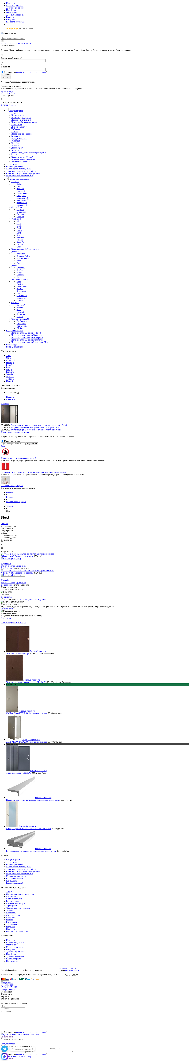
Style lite (21, 268)
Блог (3, 446)
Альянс (20, 189)
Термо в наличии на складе (18, 908)
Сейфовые (10, 917)
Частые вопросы (13, 959)
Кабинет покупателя (15, 22)
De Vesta (21, 305)
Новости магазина (12, 441)
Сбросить (10, 399)
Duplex (20, 228)
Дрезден (21, 314)
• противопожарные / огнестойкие (21, 869)
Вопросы (10, 17)
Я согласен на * (26, 599)
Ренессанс (22, 202)
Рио (19, 263)
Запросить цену (24, 1056)
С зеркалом (11, 913)
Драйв (20, 270)
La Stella (21, 323)
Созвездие (21, 298)
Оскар (20, 277)
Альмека (21, 254)
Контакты (10, 3)
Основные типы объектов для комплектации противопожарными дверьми (34, 472)
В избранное (6, 568)
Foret (20, 284)
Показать (10, 397)
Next (19, 235)
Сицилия (21, 212)
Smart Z (20, 242)
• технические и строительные (19, 874)
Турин (20, 216)
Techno (20, 244)
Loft (19, 233)
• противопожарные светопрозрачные (23, 871)
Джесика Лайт (23, 256)
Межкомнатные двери (16, 876)
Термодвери (11, 906)
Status (19, 184)
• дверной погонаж (14, 878)
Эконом (9, 910)
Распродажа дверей (14, 883)
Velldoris (14, 392)
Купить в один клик (30, 1034)
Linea (19, 230)
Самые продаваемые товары (13, 623)
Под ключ (10, 927)
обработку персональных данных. (31, 72)
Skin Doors (22, 326)
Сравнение (21, 566)
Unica (19, 247)
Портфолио (11, 10)
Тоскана (21, 214)
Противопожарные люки (17, 931)
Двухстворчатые (13, 915)
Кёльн (20, 316)
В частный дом (13, 901)
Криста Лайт (23, 258)
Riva (19, 309)
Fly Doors (22, 321)
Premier (20, 237)
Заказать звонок (25, 43)
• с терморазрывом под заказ (18, 867)
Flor (19, 282)
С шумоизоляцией (14, 899)
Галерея (21, 191)
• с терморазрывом (14, 864)
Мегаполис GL (24, 200)
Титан (20, 300)
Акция (9, 892)
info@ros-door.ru (72, 971)
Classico (20, 226)
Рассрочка (10, 19)
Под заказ (10, 929)
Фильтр (4, 523)
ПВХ (20, 328)
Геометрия (22, 193)
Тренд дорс (22, 205)
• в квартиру (11, 862)
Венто (20, 289)
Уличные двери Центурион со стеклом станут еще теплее (36, 430)
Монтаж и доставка (14, 5)
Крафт (20, 272)
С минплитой (12, 896)
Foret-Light (22, 286)
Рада (19, 293)
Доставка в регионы (15, 8)
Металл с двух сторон (15, 903)
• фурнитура (11, 881)
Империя (21, 195)
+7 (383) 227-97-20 (9, 43)
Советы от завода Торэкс (12, 485)
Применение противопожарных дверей (18, 458)
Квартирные (11, 922)
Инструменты (12, 961)
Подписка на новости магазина (15, 432)
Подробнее (6, 563)
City (19, 223)
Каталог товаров (8, 105)
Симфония (22, 296)
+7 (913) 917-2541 (9, 93)
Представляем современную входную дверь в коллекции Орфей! (39, 425)
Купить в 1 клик (8, 566)
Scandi (20, 240)
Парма (20, 209)
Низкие (9, 920)
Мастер (20, 275)
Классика (21, 291)
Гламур (20, 312)
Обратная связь (7, 985)
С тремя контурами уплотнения (20, 894)
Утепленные (11, 924)
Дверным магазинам (15, 15)
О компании (11, 12)
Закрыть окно (7, 91)
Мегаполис (22, 198)
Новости (5, 404)
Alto (19, 221)
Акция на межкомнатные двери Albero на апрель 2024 (35, 427)
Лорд (19, 261)
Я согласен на (25, 72)
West (19, 186)
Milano (20, 307)
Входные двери (13, 860)
